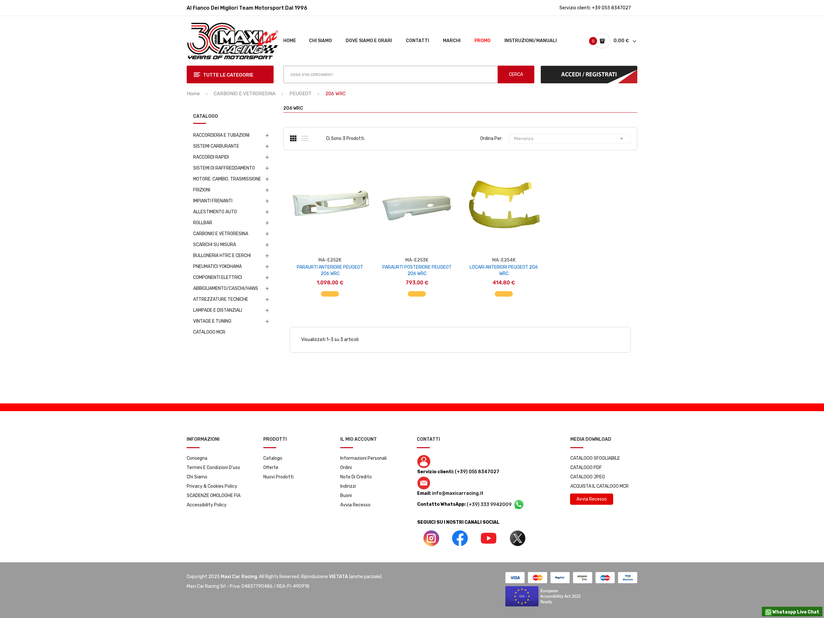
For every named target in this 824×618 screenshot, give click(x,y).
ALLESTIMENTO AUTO (215, 212)
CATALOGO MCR (209, 332)
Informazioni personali (363, 458)
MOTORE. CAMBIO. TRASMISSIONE (227, 179)
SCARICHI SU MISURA (214, 244)
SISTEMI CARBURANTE (216, 146)
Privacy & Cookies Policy (212, 486)
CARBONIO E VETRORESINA (220, 233)
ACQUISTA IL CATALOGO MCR (599, 486)
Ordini (346, 467)
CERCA (516, 74)
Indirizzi (348, 486)
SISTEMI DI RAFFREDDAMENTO (224, 168)
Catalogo (272, 458)
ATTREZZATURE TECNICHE (220, 299)
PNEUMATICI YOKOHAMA (217, 266)
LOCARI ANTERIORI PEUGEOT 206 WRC (504, 270)
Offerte (270, 467)
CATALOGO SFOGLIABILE (595, 458)
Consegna (197, 458)
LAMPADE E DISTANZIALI (217, 310)
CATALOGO (205, 116)
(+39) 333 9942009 (489, 504)
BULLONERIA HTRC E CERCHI (222, 255)
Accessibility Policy (207, 505)
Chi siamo (197, 477)
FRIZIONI (201, 190)
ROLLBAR (202, 223)
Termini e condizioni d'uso (213, 467)
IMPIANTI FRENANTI (212, 201)
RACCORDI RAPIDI (211, 157)
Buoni (346, 495)
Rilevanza (569, 139)
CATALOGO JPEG (587, 477)
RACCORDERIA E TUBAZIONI (221, 135)
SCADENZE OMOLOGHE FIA (213, 495)
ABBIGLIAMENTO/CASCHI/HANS (225, 288)
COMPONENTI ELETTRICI (217, 277)
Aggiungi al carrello (330, 290)
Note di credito (356, 477)
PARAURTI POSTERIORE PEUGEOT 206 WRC (417, 270)
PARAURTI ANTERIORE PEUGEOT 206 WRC (330, 270)
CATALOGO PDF (586, 467)
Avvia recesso (355, 505)
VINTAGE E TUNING (212, 321)
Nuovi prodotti (278, 477)
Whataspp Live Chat (795, 612)
